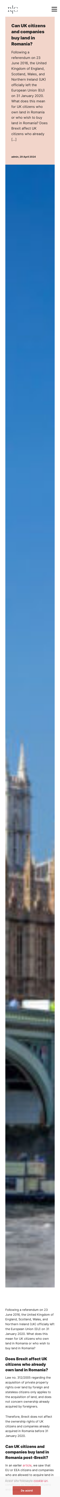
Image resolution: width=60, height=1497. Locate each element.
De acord (27, 1490)
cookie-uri (41, 1481)
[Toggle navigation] (54, 9)
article (27, 1465)
